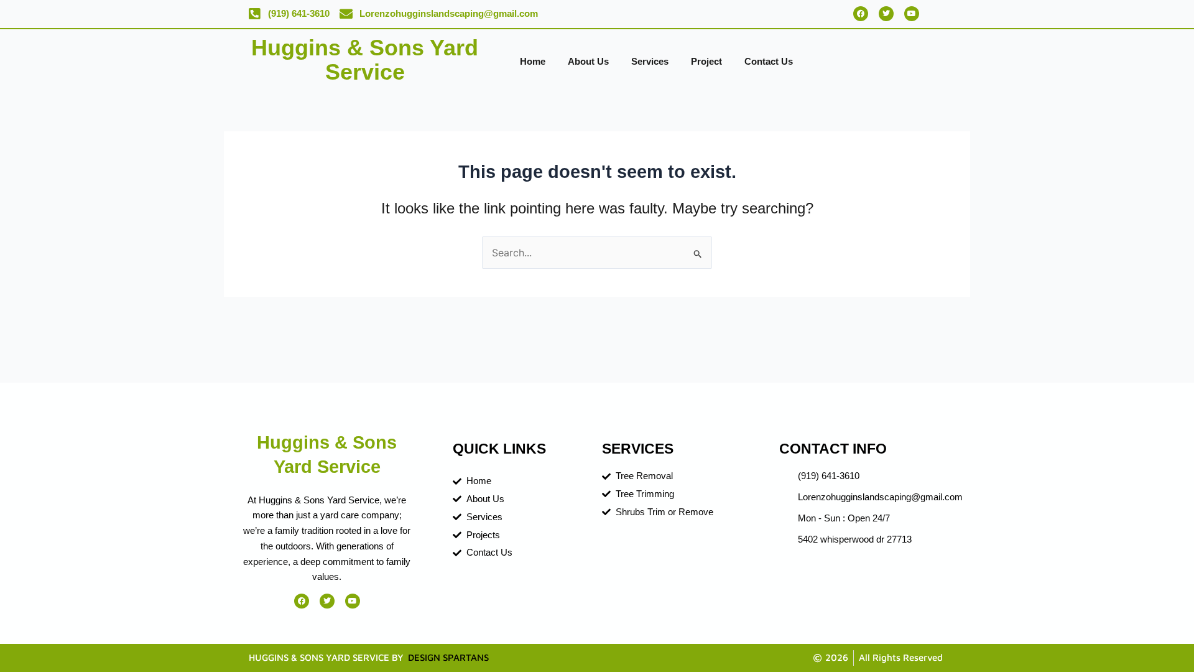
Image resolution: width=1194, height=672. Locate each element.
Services (650, 61)
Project (706, 61)
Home (532, 61)
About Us (588, 61)
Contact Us (768, 61)
